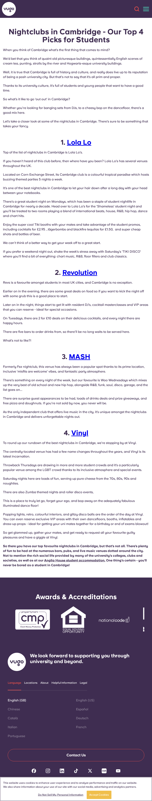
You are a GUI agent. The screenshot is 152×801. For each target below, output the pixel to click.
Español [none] (82, 709)
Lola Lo (79, 142)
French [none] (81, 727)
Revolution (79, 272)
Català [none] (13, 718)
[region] (76, 789)
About (44, 682)
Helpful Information (64, 682)
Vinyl (79, 433)
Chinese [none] (14, 709)
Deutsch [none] (82, 718)
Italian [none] (12, 727)
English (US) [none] (85, 700)
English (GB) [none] (17, 700)
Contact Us (76, 755)
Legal (83, 682)
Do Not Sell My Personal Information (61, 794)
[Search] (136, 9)
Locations (30, 682)
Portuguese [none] (16, 736)
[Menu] (146, 9)
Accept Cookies (99, 794)
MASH (79, 357)
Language (14, 682)
